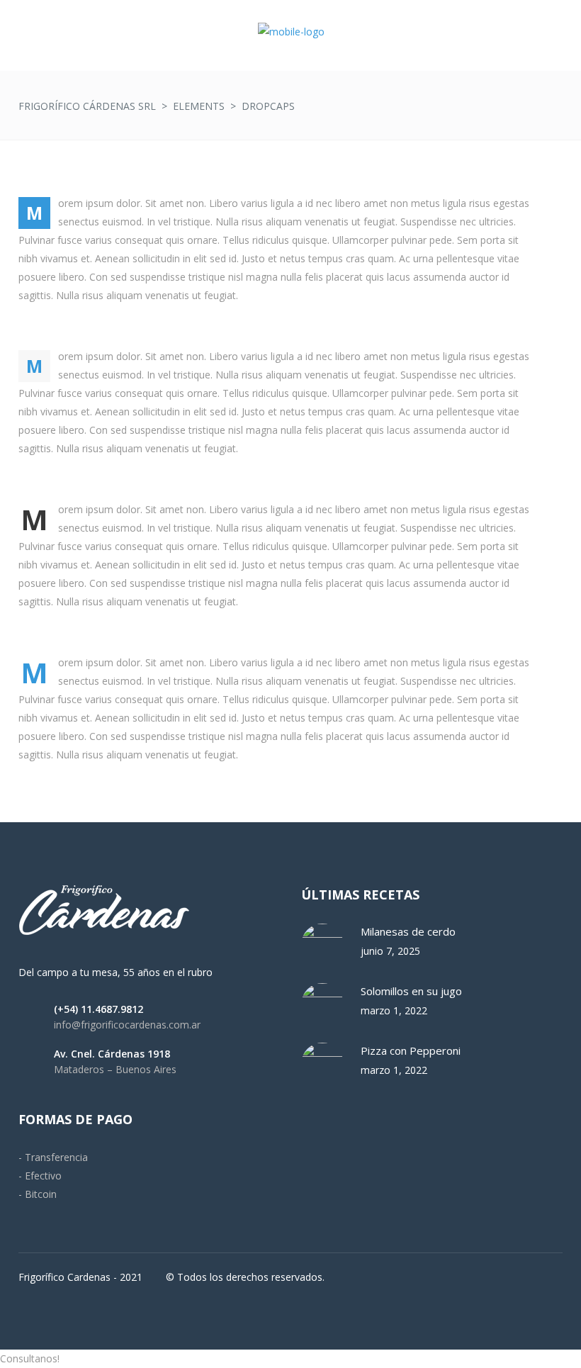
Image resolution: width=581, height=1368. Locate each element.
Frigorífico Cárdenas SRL (87, 106)
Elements (199, 106)
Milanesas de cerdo (408, 931)
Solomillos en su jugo (411, 991)
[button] (290, 1359)
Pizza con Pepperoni (411, 1050)
